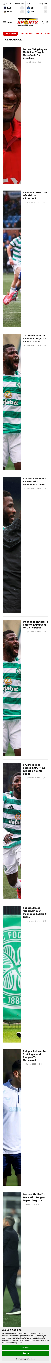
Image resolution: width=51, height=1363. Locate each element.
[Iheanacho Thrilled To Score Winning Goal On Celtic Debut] (12, 688)
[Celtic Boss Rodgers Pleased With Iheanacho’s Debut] (12, 545)
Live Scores (10, 33)
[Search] (42, 22)
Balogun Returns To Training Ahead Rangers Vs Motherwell (34, 1056)
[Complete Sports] (27, 22)
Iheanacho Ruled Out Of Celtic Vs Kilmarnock (35, 195)
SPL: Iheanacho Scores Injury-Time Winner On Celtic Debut (34, 769)
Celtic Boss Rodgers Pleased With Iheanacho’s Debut (34, 481)
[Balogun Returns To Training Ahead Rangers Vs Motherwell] (12, 1117)
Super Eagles (26, 33)
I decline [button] (25, 1353)
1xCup (39, 33)
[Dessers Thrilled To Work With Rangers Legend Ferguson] (12, 1260)
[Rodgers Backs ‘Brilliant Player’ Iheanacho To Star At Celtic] (12, 974)
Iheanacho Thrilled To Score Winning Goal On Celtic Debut (35, 624)
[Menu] (8, 22)
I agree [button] (25, 1347)
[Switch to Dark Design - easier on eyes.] (47, 22)
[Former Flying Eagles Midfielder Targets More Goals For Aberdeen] (12, 115)
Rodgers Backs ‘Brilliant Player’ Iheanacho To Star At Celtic (35, 912)
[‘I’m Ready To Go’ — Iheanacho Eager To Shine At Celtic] (12, 402)
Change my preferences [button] (25, 1359)
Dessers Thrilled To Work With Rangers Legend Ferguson (34, 1197)
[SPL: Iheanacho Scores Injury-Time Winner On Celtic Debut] (12, 831)
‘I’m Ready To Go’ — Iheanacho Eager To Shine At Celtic (34, 338)
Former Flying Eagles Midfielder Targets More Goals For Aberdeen (35, 54)
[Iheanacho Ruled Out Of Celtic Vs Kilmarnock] (12, 259)
